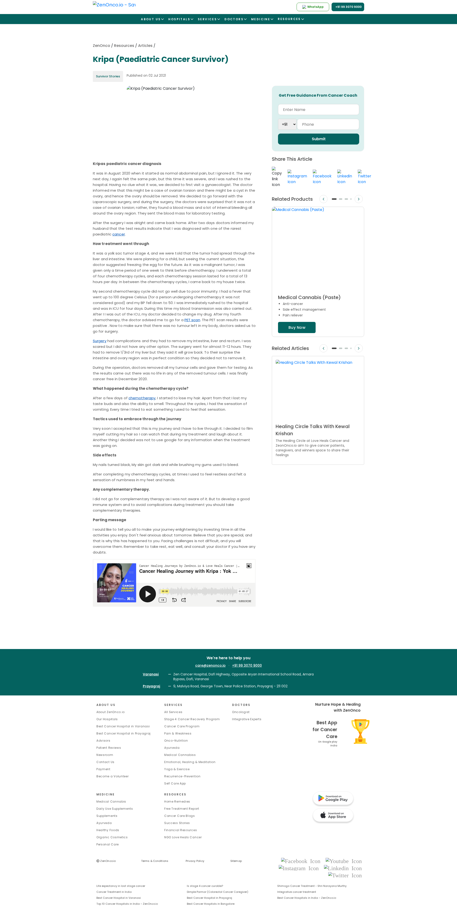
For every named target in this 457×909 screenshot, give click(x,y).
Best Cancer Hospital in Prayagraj (123, 733)
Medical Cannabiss (180, 755)
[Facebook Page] (302, 861)
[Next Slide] (358, 199)
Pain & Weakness (178, 733)
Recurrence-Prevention (182, 776)
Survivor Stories (108, 76)
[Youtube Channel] (344, 861)
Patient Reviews (108, 748)
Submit (319, 139)
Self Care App (175, 783)
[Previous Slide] (323, 199)
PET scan (192, 319)
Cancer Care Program (181, 726)
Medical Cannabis (111, 801)
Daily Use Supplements (114, 809)
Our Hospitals (107, 719)
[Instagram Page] (300, 868)
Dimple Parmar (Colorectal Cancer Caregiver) (217, 892)
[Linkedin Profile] (343, 868)
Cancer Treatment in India (114, 892)
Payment (103, 769)
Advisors (103, 741)
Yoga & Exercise (177, 769)
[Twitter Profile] (345, 875)
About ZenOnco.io (110, 712)
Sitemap (236, 861)
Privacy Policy (195, 861)
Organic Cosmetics (112, 837)
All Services (173, 712)
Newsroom (104, 755)
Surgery (99, 340)
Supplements (107, 816)
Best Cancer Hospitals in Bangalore (210, 904)
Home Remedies (177, 801)
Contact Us (105, 762)
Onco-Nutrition (176, 741)
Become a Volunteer (112, 776)
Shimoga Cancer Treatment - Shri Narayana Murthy (312, 886)
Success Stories (177, 823)
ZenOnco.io (106, 861)
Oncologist (241, 712)
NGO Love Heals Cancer (183, 837)
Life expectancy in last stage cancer (120, 886)
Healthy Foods (107, 830)
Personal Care (107, 844)
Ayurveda (172, 748)
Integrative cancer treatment (296, 892)
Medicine (105, 794)
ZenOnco (101, 45)
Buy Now (296, 327)
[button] (334, 199)
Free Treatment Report (181, 809)
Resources (124, 45)
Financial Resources (180, 830)
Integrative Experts (246, 719)
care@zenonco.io (210, 665)
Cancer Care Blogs (179, 816)
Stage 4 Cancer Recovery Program (192, 719)
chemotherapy (142, 397)
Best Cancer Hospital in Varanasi (123, 726)
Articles (145, 45)
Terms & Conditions (155, 861)
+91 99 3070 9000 (247, 665)
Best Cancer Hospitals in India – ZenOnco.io (306, 898)
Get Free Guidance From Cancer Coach (318, 95)
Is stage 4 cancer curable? (205, 886)
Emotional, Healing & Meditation (190, 762)
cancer (118, 234)
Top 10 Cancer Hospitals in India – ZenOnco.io (127, 904)
